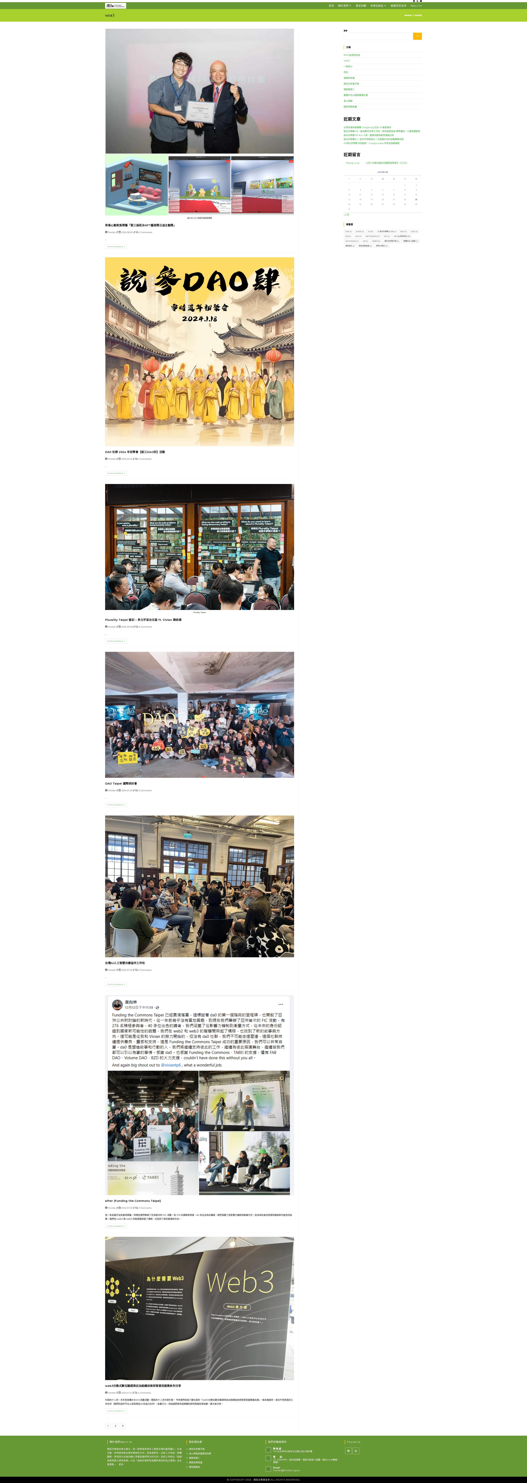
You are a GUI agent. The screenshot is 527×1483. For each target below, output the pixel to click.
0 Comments (145, 232)
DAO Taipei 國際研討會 (121, 783)
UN (365, 241)
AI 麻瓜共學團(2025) (387, 231)
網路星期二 (349, 89)
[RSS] (356, 1451)
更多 (121, 1464)
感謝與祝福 (349, 78)
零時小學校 (382, 246)
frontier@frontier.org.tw (286, 1470)
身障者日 (349, 246)
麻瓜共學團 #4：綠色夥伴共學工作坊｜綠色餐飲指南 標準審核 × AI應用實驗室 (382, 131)
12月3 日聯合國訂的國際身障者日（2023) (386, 163)
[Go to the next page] (123, 1426)
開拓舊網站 (194, 1467)
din (348, 236)
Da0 (403, 231)
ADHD (360, 231)
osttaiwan (351, 241)
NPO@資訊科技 (352, 55)
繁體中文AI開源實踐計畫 (356, 95)
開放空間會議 (350, 106)
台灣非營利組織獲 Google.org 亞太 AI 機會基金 (367, 127)
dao (414, 231)
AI (370, 231)
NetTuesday (373, 236)
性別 (346, 72)
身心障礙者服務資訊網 (200, 1453)
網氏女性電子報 (351, 83)
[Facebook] (348, 1451)
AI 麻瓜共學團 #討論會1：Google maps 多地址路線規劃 (372, 143)
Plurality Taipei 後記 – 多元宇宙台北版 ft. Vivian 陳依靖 (143, 619)
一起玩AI (348, 66)
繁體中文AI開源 (410, 241)
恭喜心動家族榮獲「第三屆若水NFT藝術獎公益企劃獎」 (140, 225)
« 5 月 (346, 215)
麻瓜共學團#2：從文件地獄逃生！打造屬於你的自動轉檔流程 (374, 139)
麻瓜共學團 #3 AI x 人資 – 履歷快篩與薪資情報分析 (369, 135)
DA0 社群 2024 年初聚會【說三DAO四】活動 (135, 452)
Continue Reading (117, 246)
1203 (348, 231)
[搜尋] (417, 36)
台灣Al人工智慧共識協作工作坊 (125, 963)
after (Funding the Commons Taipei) (133, 1201)
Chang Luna (352, 163)
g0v (358, 236)
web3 (347, 60)
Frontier (112, 232)
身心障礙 (348, 101)
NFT (387, 236)
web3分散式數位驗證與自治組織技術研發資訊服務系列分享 (143, 1385)
